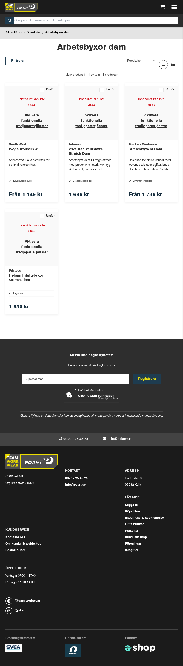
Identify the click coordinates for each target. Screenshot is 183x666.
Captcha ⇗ (108, 399)
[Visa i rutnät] (163, 64)
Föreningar (133, 543)
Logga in (131, 505)
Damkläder (34, 32)
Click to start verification (96, 396)
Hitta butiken (134, 524)
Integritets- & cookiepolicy (144, 518)
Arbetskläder (13, 32)
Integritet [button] (131, 550)
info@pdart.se (119, 439)
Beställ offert (15, 550)
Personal (131, 531)
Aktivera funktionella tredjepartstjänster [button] (32, 121)
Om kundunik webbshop (23, 543)
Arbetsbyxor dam (58, 32)
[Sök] (9, 20)
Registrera (147, 379)
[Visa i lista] (173, 64)
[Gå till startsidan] (21, 7)
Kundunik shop (136, 537)
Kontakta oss (15, 537)
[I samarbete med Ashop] (140, 648)
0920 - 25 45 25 (75, 439)
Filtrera (17, 61)
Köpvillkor (132, 511)
